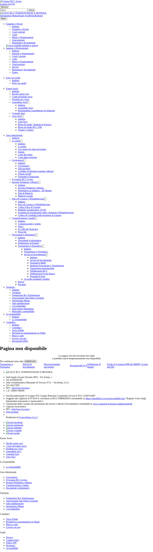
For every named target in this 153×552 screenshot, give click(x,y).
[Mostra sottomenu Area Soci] (22, 116)
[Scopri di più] (22, 45)
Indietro (15, 26)
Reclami (22, 284)
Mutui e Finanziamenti (22, 37)
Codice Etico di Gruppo (29, 207)
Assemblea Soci (19, 102)
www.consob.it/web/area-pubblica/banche (112, 404)
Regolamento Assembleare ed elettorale (36, 110)
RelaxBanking (36, 15)
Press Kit (22, 232)
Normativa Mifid (38, 263)
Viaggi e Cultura (25, 130)
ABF (80, 365)
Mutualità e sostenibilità (23, 311)
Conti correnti (18, 32)
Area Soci (16, 116)
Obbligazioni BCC (39, 271)
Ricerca (4, 7)
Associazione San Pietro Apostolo (28, 298)
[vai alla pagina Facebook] (14, 422)
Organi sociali (24, 174)
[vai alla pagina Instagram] (14, 425)
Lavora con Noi (7, 4)
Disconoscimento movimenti (52, 365)
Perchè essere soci (20, 94)
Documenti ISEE (20, 341)
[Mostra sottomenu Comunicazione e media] (36, 218)
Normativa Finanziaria (28, 176)
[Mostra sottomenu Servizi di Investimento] (47, 254)
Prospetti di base (37, 276)
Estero (15, 72)
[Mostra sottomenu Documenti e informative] (36, 234)
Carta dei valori (25, 154)
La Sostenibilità (13, 314)
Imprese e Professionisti (17, 48)
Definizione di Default (28, 243)
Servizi (15, 67)
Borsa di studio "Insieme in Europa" (35, 124)
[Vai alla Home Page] (23, 13)
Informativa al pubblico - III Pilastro (35, 190)
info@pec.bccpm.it (21, 388)
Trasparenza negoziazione (42, 268)
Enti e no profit (13, 78)
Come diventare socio (22, 96)
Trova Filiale (18, 330)
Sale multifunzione (21, 303)
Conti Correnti (19, 56)
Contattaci (11, 322)
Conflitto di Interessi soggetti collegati (35, 171)
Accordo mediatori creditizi (37, 279)
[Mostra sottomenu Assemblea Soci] (28, 102)
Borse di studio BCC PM (30, 127)
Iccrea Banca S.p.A (28, 417)
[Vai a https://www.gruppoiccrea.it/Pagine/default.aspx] (11, 1)
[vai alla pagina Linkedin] (14, 428)
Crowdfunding (19, 306)
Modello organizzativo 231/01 (32, 210)
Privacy (9, 537)
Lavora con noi (19, 338)
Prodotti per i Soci (20, 99)
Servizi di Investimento (35, 254)
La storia (16, 141)
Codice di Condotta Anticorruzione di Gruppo (39, 215)
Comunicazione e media (23, 218)
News (20, 226)
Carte (14, 34)
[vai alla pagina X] (13, 433)
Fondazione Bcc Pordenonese (26, 295)
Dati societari (24, 168)
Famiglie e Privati (14, 24)
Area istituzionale (14, 135)
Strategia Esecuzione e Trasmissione (47, 265)
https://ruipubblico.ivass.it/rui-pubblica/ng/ (105, 398)
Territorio (10, 287)
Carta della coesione (27, 157)
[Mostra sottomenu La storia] (21, 141)
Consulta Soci (18, 113)
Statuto (21, 152)
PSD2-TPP (11, 543)
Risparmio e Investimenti (23, 42)
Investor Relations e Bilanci (25, 182)
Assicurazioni (18, 40)
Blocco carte (18, 335)
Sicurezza (10, 545)
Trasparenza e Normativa (30, 246)
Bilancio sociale (25, 196)
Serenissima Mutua (9, 15)
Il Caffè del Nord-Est (28, 229)
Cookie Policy (12, 540)
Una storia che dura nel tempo (32, 149)
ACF (84, 365)
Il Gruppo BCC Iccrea (22, 179)
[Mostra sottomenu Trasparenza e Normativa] (43, 246)
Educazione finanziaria (22, 308)
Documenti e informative (23, 234)
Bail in (21, 281)
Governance (17, 160)
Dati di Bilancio (25, 193)
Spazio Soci (23, 15)
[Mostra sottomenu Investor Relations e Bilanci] (39, 182)
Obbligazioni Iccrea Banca (42, 273)
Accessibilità (12, 548)
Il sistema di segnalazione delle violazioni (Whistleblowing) (46, 212)
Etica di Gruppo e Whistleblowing (28, 199)
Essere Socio (12, 88)
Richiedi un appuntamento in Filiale (29, 333)
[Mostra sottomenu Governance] (24, 160)
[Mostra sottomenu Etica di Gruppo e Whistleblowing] (45, 199)
